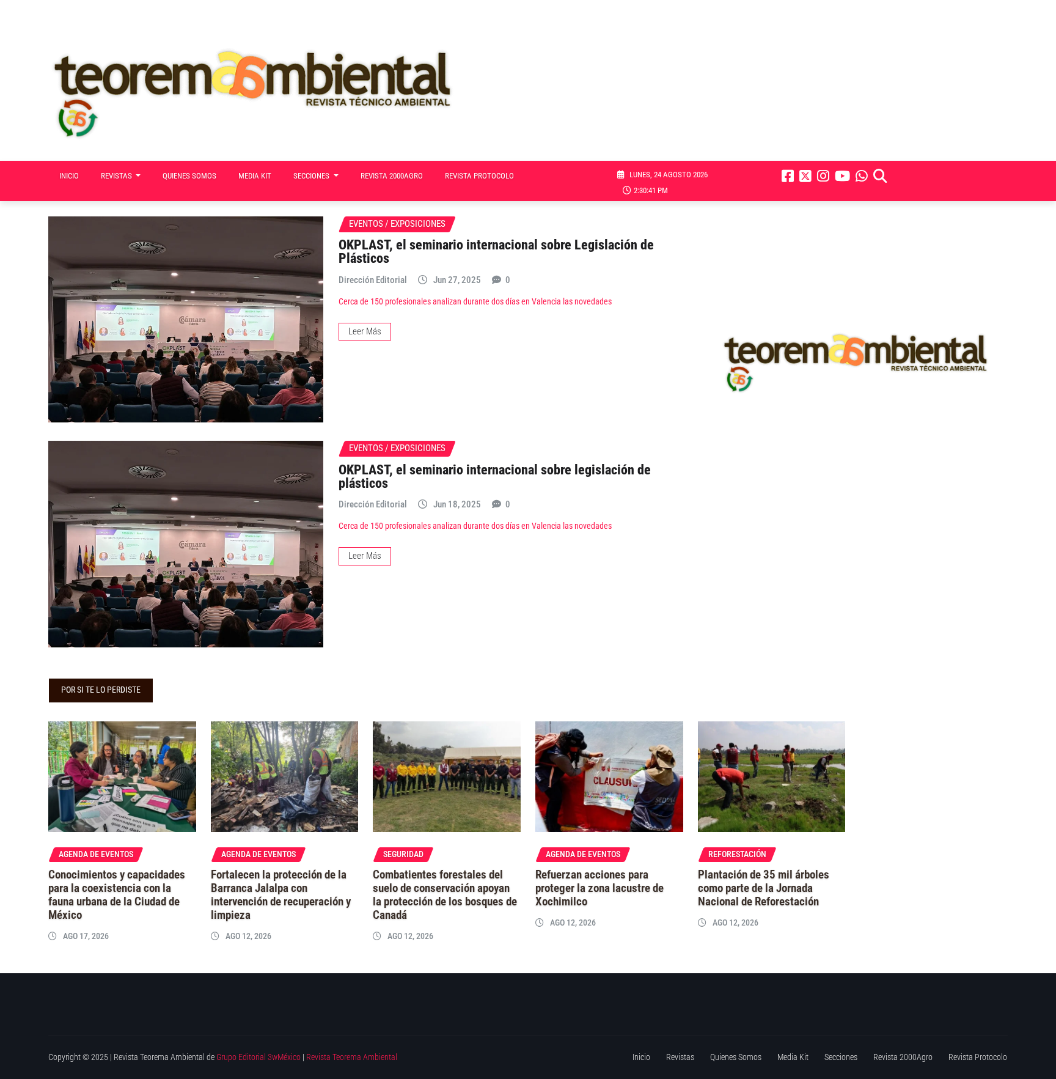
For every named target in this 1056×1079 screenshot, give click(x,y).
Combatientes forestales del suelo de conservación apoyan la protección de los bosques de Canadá (445, 895)
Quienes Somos (189, 175)
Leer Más (364, 331)
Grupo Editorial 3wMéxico (258, 1057)
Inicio (69, 175)
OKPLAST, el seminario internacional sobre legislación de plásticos (495, 476)
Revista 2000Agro (392, 175)
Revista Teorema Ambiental (351, 1057)
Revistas (117, 175)
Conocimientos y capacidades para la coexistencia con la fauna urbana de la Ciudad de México (116, 895)
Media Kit (254, 175)
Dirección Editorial (373, 279)
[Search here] (880, 176)
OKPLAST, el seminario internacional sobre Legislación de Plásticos (496, 251)
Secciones (312, 175)
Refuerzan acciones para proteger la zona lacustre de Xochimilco (599, 888)
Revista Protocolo (479, 175)
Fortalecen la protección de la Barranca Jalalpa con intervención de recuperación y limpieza (281, 895)
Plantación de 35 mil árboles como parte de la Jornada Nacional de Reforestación (763, 888)
